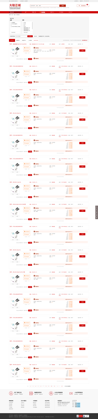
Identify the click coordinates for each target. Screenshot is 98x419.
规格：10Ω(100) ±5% (33, 113)
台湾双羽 (13, 22)
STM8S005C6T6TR (66, 7)
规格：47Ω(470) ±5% (33, 89)
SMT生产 (70, 12)
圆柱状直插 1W (26, 29)
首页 (12, 14)
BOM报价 (61, 12)
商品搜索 (10, 404)
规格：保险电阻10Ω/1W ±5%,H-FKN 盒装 (37, 44)
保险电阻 (18, 14)
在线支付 (22, 402)
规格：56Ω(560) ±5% (33, 341)
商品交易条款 (47, 402)
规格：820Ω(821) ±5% (33, 158)
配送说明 (22, 407)
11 (54, 386)
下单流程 (10, 407)
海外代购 (34, 405)
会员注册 (21, 1)
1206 (25, 22)
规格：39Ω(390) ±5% (33, 135)
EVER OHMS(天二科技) (16, 26)
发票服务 (34, 404)
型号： (18, 44)
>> (57, 386)
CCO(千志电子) (14, 23)
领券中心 (52, 12)
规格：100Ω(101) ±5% (33, 66)
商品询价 (10, 405)
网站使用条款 (47, 405)
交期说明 (22, 405)
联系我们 (25, 415)
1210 (25, 23)
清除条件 (35, 36)
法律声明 (16, 415)
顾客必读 (34, 402)
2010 (25, 26)
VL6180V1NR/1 (59, 7)
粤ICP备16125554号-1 (49, 416)
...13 (61, 386)
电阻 (14, 14)
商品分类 (12, 12)
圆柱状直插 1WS (27, 30)
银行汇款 (22, 404)
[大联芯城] (15, 6)
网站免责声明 (47, 404)
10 (51, 386)
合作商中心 (76, 1)
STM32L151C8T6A (46, 7)
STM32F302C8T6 (33, 7)
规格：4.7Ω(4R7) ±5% (33, 294)
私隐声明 (20, 415)
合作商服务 (35, 407)
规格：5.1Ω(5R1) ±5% (33, 182)
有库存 (30, 40)
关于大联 (11, 415)
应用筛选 (30, 36)
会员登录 (26, 1)
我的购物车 (84, 5)
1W (24, 25)
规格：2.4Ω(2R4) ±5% (33, 226)
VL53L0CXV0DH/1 (53, 7)
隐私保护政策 (47, 407)
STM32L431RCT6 (39, 7)
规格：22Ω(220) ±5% (33, 204)
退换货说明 (11, 408)
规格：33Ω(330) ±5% (33, 317)
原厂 (26, 12)
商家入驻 (34, 12)
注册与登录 (11, 402)
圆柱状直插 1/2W (27, 27)
